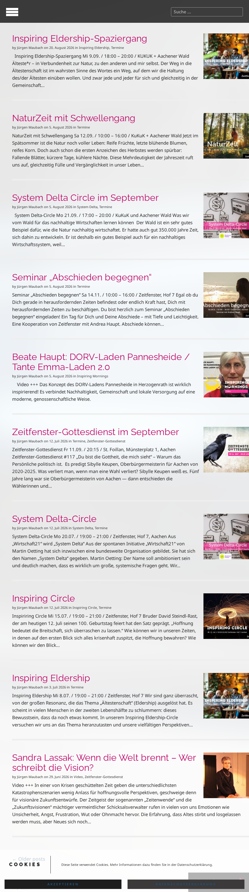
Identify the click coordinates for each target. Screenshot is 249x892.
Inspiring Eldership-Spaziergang (79, 38)
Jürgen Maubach (30, 47)
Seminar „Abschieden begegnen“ (82, 277)
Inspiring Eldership (94, 47)
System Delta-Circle (54, 518)
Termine (117, 47)
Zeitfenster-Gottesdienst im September (95, 432)
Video (78, 776)
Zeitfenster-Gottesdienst (106, 441)
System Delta (87, 206)
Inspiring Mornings (92, 376)
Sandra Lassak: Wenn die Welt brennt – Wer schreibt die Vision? (104, 762)
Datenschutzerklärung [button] (186, 884)
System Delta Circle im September (85, 197)
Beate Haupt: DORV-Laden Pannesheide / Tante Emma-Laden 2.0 (101, 362)
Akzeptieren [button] (63, 884)
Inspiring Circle (43, 598)
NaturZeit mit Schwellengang (73, 118)
